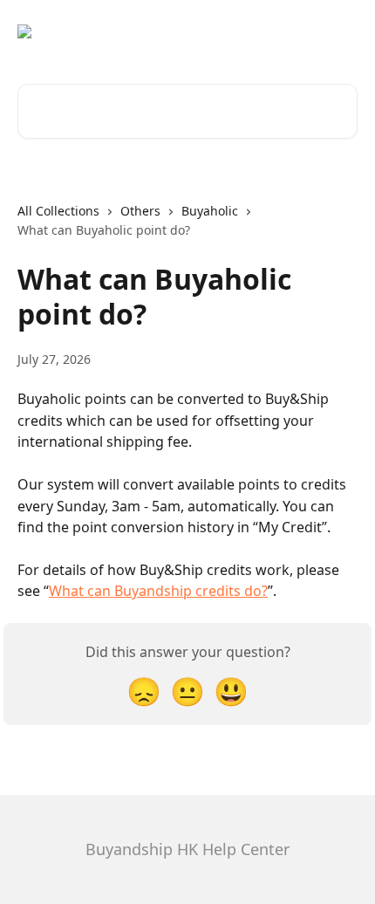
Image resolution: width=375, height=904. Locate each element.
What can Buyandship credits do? (158, 590)
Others (140, 210)
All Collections (58, 210)
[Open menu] (342, 31)
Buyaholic (209, 210)
